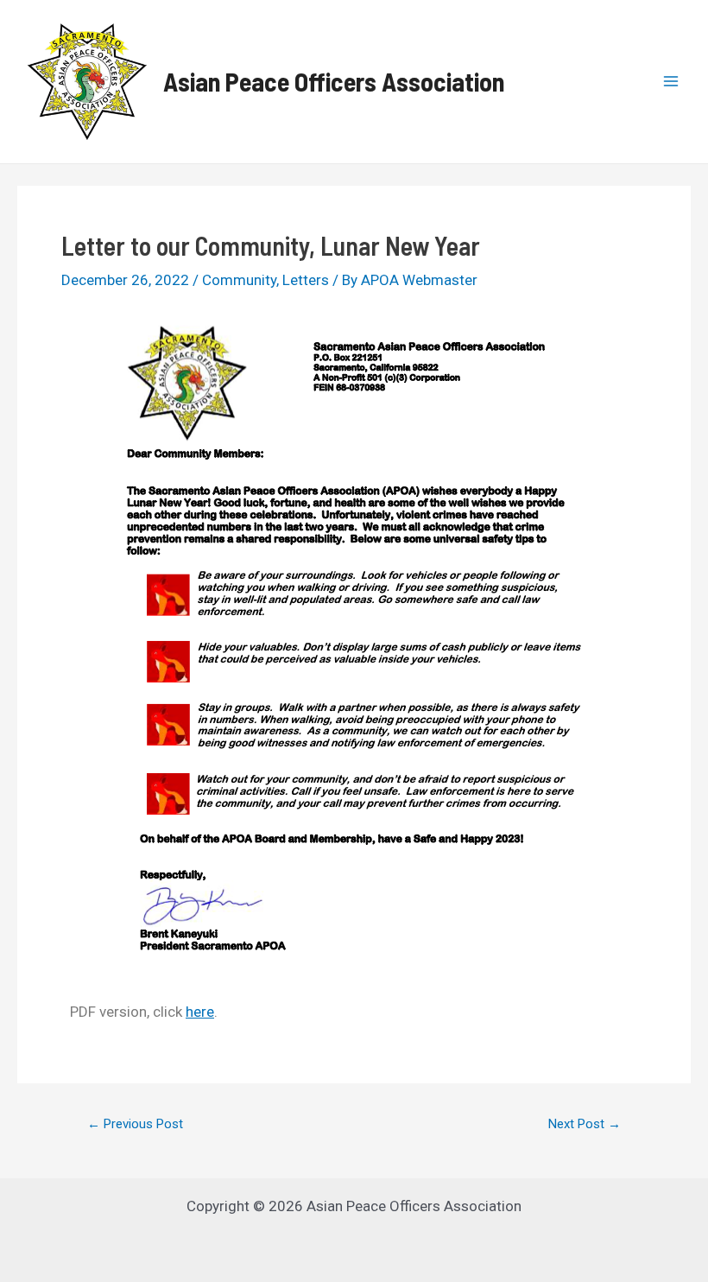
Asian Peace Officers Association (333, 81)
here (200, 1011)
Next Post (584, 1124)
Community (239, 280)
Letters (305, 280)
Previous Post (135, 1124)
